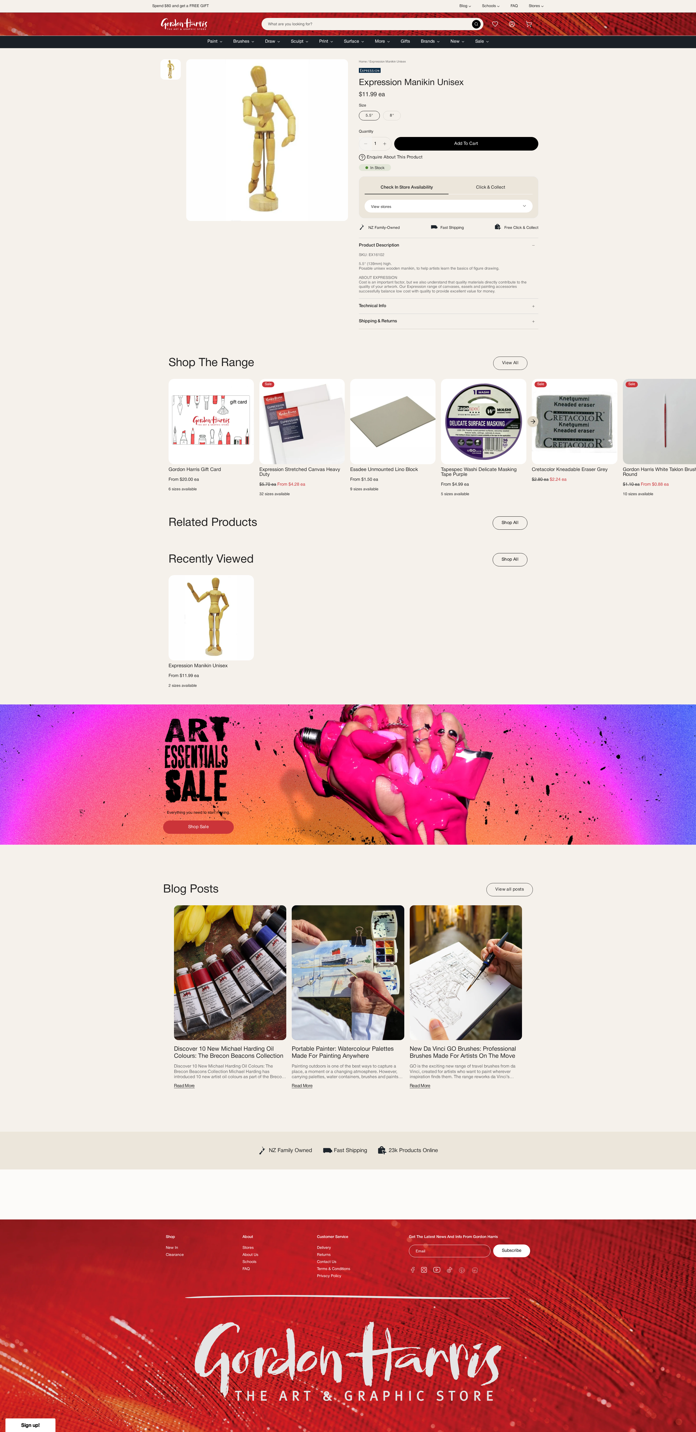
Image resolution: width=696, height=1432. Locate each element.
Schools (249, 1262)
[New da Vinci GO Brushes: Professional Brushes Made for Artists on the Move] (466, 972)
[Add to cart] (609, 456)
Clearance (175, 1255)
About (248, 1237)
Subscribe (511, 1251)
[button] (214, 42)
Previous (186, 140)
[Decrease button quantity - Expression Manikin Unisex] (365, 144)
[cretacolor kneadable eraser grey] (574, 421)
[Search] (476, 24)
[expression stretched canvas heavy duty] (302, 421)
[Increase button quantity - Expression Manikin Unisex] (384, 144)
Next (532, 421)
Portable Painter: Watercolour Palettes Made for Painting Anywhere (343, 1052)
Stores (248, 1248)
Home (363, 61)
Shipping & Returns (378, 321)
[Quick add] (245, 456)
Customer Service (332, 1237)
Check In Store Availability (407, 187)
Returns (324, 1255)
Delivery (324, 1248)
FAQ (246, 1269)
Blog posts (191, 889)
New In (172, 1248)
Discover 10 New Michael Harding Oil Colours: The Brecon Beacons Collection (228, 1052)
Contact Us (326, 1262)
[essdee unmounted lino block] (393, 421)
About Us (250, 1255)
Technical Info (372, 306)
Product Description (379, 245)
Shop (170, 1237)
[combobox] (372, 24)
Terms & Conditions (333, 1269)
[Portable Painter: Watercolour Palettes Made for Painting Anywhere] (348, 972)
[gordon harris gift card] (211, 421)
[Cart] (529, 24)
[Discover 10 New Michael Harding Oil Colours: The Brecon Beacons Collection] (230, 972)
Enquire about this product (394, 157)
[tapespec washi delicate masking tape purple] (483, 421)
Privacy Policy (329, 1276)
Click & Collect (490, 187)
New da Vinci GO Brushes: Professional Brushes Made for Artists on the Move (463, 1052)
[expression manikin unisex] (211, 617)
